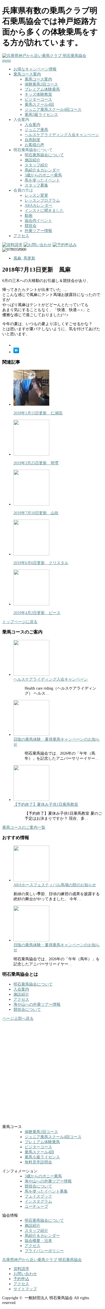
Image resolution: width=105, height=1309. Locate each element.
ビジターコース (38, 99)
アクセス (21, 236)
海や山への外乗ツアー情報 (36, 1004)
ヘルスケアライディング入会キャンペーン (62, 135)
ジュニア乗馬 (36, 130)
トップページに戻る (20, 622)
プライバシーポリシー (44, 1251)
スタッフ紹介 (36, 165)
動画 (28, 215)
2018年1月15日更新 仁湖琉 (37, 413)
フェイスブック (38, 1196)
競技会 (30, 226)
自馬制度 (32, 140)
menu (6, 60)
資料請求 (21, 1269)
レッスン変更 (36, 195)
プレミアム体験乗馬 (42, 89)
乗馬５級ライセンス (42, 1157)
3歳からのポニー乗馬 (43, 175)
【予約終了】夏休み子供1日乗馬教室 (45, 804)
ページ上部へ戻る (18, 1018)
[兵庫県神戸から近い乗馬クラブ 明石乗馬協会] (44, 56)
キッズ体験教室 (38, 94)
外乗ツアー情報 (38, 231)
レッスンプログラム (42, 200)
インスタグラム (38, 1201)
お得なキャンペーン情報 (35, 69)
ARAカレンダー (38, 205)
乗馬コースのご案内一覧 (23, 827)
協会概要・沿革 (38, 1241)
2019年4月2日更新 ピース (36, 613)
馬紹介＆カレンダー (42, 170)
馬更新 (29, 258)
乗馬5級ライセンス (41, 114)
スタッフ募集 (36, 185)
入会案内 (32, 125)
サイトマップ (25, 1289)
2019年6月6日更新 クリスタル (40, 563)
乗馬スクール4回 (39, 104)
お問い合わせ (25, 1274)
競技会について (27, 1009)
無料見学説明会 (38, 1162)
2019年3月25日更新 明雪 (36, 463)
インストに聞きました (44, 210)
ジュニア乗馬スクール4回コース (53, 109)
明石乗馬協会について (44, 155)
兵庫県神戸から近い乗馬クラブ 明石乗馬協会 (42, 1260)
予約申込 (21, 1279)
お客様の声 (34, 145)
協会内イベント (38, 221)
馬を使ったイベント (42, 180)
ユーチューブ (36, 1206)
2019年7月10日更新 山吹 (36, 513)
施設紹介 (32, 160)
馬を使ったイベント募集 (46, 1191)
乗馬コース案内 (27, 74)
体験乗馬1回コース (41, 84)
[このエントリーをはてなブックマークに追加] (16, 352)
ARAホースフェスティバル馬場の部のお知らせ (54, 885)
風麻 (17, 258)
